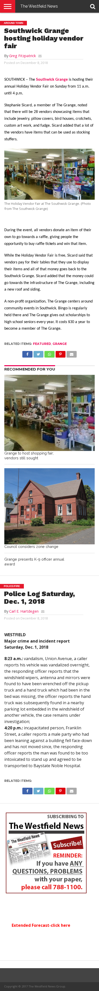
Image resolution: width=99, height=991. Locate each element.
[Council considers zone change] (49, 506)
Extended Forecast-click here (41, 925)
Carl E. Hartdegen (24, 611)
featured (42, 344)
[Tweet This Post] (38, 353)
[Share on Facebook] (27, 353)
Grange (60, 344)
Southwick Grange (52, 80)
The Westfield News (39, 6)
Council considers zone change (31, 546)
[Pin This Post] (60, 353)
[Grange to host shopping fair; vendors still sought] (49, 413)
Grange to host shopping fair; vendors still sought (29, 455)
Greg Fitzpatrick (22, 55)
